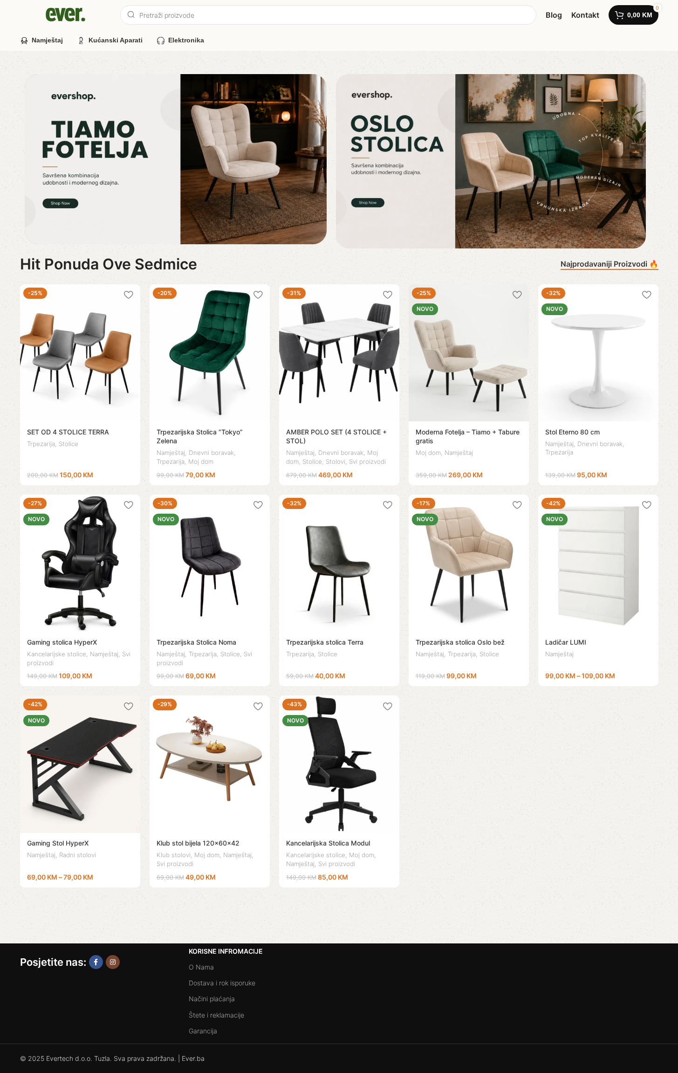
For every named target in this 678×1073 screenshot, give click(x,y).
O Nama (201, 967)
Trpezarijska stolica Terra (324, 642)
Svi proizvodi (367, 461)
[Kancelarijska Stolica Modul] (339, 764)
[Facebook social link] (96, 962)
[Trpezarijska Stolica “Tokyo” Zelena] (210, 353)
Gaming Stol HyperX (58, 843)
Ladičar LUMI (565, 642)
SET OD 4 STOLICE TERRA (68, 432)
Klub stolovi (174, 855)
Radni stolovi (77, 855)
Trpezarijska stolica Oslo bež (460, 642)
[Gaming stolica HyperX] (80, 563)
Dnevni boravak (211, 452)
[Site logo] (65, 14)
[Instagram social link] (113, 962)
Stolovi (335, 461)
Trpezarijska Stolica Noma (196, 642)
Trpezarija (41, 443)
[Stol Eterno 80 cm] (598, 353)
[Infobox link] (554, 15)
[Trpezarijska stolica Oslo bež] (469, 563)
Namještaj (171, 452)
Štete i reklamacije (216, 1015)
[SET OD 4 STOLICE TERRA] (80, 353)
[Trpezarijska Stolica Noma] (210, 563)
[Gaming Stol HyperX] (80, 764)
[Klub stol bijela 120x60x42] (210, 764)
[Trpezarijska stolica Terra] (339, 563)
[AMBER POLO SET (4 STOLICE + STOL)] (339, 353)
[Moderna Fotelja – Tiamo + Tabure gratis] (469, 353)
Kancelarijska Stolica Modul (328, 843)
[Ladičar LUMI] (598, 563)
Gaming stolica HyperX (62, 642)
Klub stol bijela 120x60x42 (198, 843)
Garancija (203, 1031)
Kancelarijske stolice (56, 654)
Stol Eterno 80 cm (572, 432)
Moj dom (200, 461)
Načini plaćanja (212, 999)
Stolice (68, 443)
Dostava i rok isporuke (222, 983)
